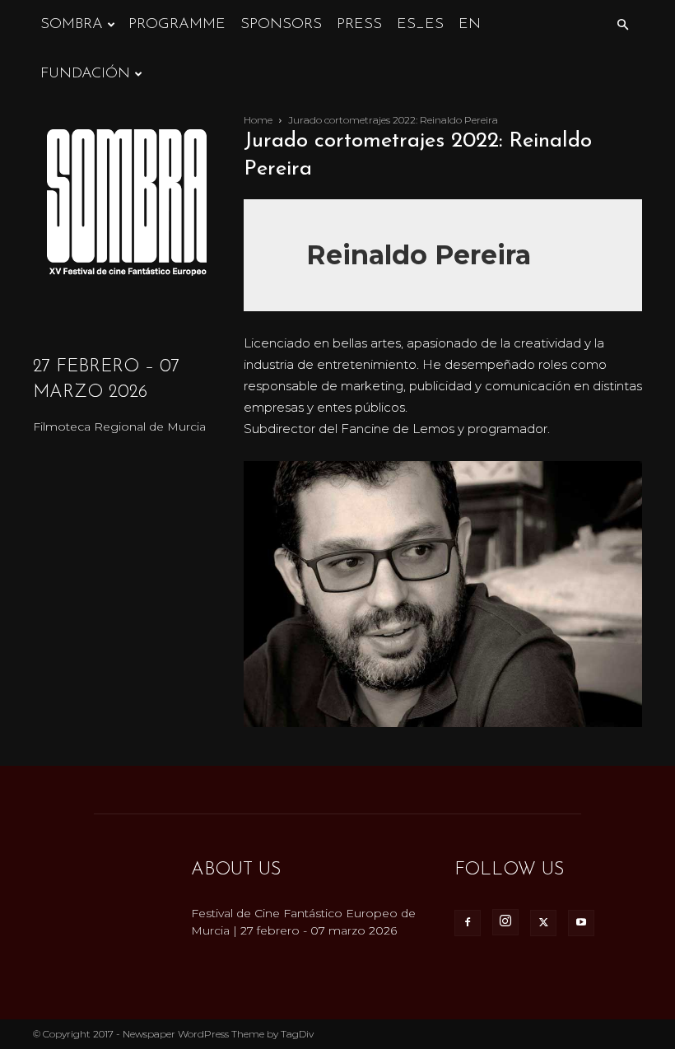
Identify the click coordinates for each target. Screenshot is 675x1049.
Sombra (71, 24)
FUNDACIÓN (85, 74)
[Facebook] (467, 923)
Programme (177, 24)
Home (258, 120)
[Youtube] (581, 923)
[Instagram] (505, 922)
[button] (622, 25)
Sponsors (281, 24)
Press (359, 24)
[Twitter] (543, 923)
